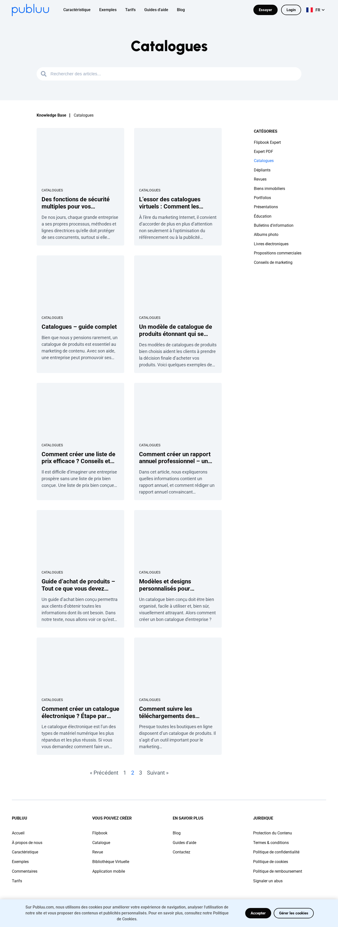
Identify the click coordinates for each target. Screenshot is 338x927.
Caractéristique (25, 852)
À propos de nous (27, 842)
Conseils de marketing (273, 262)
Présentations (266, 207)
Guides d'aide (184, 842)
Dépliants (262, 170)
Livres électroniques (271, 244)
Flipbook (99, 833)
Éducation (262, 216)
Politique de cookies (270, 861)
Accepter (258, 913)
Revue (97, 852)
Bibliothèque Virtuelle (110, 861)
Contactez (181, 852)
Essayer (265, 10)
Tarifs (17, 881)
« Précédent (104, 773)
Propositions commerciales (277, 253)
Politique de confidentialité (276, 852)
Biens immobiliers (269, 188)
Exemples (20, 861)
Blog (177, 833)
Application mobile (108, 871)
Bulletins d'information (273, 225)
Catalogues (52, 190)
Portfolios (262, 197)
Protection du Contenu (272, 833)
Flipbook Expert (267, 142)
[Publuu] (30, 10)
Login (291, 10)
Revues (260, 179)
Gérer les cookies (293, 913)
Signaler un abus (268, 881)
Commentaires (24, 871)
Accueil (18, 833)
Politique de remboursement (277, 871)
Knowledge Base (51, 115)
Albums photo (266, 234)
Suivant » (158, 773)
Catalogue (101, 842)
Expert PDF (263, 151)
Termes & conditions (271, 842)
